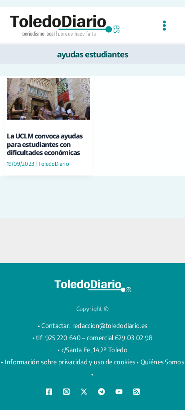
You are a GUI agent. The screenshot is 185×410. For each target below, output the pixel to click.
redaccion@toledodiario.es (110, 325)
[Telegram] (101, 391)
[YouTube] (119, 391)
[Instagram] (66, 391)
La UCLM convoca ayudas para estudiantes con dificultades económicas (45, 144)
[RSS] (136, 391)
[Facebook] (49, 391)
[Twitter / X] (84, 391)
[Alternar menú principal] (164, 26)
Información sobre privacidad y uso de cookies (70, 362)
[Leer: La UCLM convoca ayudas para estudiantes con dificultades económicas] (48, 98)
